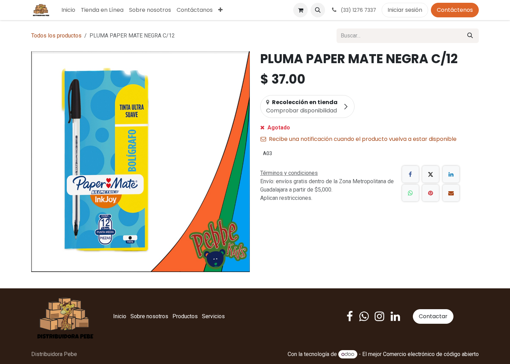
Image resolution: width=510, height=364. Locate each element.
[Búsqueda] (470, 35)
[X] (430, 174)
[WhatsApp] (410, 193)
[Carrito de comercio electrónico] (300, 10)
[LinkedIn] (451, 174)
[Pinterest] (430, 193)
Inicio (119, 316)
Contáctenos (455, 10)
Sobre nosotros (149, 316)
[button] (318, 10)
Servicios (213, 316)
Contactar (433, 316)
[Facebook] (410, 174)
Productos (185, 316)
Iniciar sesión (405, 10)
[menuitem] (68, 10)
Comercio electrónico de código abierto (431, 354)
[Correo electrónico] (451, 193)
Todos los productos (56, 35)
